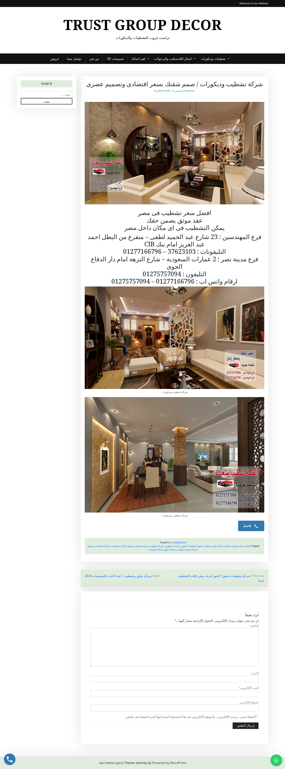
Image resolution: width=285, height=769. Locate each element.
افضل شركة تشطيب (241, 546)
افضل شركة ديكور (221, 546)
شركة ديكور (169, 549)
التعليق (254, 625)
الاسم (254, 673)
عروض (54, 59)
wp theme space (111, 763)
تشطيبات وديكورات (213, 59)
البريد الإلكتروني (249, 687)
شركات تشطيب (172, 546)
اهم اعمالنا (138, 59)
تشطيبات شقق (189, 546)
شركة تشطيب (157, 546)
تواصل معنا (74, 59)
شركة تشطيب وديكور (138, 546)
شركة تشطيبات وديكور (99, 546)
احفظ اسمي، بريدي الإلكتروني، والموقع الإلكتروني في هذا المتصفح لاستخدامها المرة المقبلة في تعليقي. (190, 716)
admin (160, 90)
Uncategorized (178, 542)
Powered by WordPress (169, 763)
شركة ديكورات (156, 549)
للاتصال (247, 525)
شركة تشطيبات (118, 546)
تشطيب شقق (204, 546)
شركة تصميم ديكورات (187, 549)
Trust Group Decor (142, 24)
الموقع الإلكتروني (249, 702)
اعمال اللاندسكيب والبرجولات (173, 59)
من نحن (94, 59)
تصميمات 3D (115, 59)
